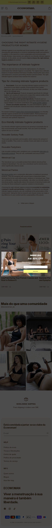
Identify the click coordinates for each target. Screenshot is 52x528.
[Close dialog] (49, 253)
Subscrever (35, 271)
